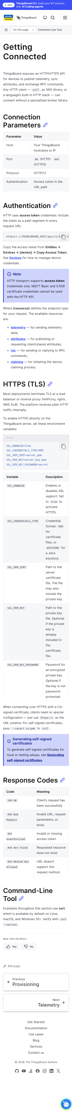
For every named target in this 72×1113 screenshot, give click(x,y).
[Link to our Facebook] (38, 1071)
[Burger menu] (65, 18)
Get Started (36, 1022)
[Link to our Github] (17, 1071)
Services (36, 1046)
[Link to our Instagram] (44, 1071)
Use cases (36, 1034)
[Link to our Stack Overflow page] (31, 1071)
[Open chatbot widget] (66, 1104)
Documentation (36, 1028)
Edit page (14, 966)
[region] (36, 236)
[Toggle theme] (45, 17)
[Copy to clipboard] (63, 237)
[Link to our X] (58, 1071)
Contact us (36, 1052)
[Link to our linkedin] (51, 1071)
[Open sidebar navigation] (6, 30)
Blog (36, 1040)
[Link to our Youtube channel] (24, 1071)
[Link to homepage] (26, 17)
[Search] (52, 17)
